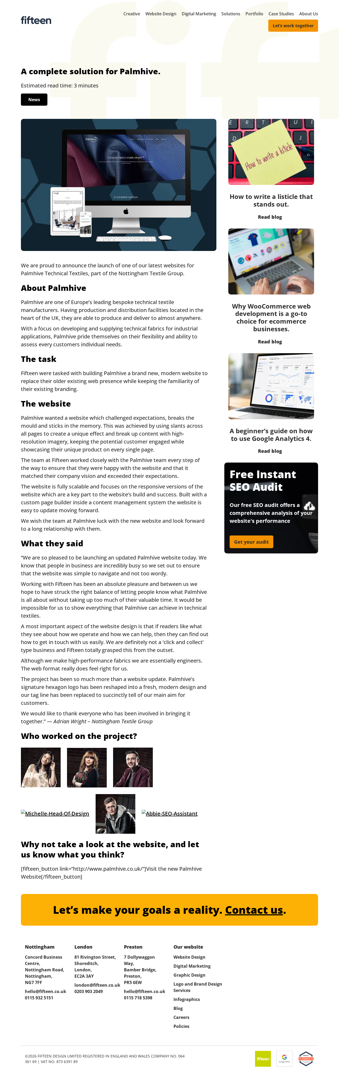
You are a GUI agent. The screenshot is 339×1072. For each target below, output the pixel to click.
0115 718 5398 (138, 998)
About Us (308, 14)
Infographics (186, 999)
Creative (131, 14)
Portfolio (254, 14)
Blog (178, 1008)
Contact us (254, 909)
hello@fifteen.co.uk (45, 991)
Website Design (160, 14)
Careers (181, 1017)
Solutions (230, 14)
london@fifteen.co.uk (95, 985)
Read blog (270, 217)
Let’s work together (293, 26)
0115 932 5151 (39, 998)
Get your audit (251, 542)
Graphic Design (189, 975)
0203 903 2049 (88, 991)
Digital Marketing (199, 14)
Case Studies (281, 14)
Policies (181, 1026)
